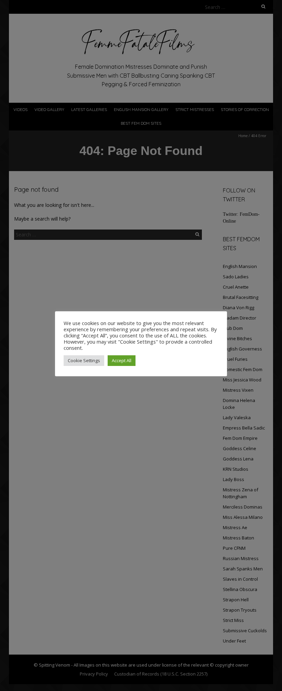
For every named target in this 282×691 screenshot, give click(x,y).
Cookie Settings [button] (84, 360)
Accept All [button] (121, 360)
